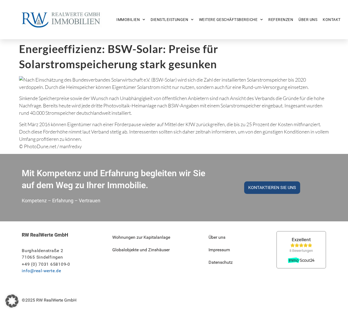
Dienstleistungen (169, 19)
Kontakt (332, 19)
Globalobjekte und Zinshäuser (141, 249)
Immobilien (128, 19)
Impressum (219, 249)
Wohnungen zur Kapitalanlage (141, 237)
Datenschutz (221, 262)
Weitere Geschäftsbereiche (228, 19)
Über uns (308, 19)
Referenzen (280, 19)
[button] (12, 301)
